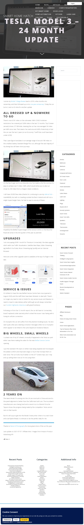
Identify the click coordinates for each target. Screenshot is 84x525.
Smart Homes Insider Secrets (68, 278)
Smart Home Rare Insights (67, 262)
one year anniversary (37, 104)
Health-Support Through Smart (67, 283)
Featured (62, 183)
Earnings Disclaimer (68, 471)
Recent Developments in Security (67, 288)
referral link (48, 194)
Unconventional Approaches (68, 265)
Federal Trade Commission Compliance (68, 472)
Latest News (63, 193)
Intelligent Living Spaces (66, 259)
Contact (68, 469)
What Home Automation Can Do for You (68, 336)
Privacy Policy (68, 476)
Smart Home (60, 20)
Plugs (49, 17)
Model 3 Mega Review (18, 101)
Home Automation (43, 14)
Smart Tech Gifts (42, 24)
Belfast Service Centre (42, 340)
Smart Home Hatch (18, 16)
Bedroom (39, 8)
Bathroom (63, 163)
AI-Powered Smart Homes (15, 479)
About (68, 465)
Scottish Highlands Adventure (16, 305)
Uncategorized (64, 230)
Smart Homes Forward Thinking (66, 254)
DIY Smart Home (42, 11)
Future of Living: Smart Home (68, 319)
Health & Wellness (15, 485)
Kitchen (59, 14)
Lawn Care (71, 14)
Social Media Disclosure (68, 479)
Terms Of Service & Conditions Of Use (68, 480)
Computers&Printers (68, 8)
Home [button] (37, 5)
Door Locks (58, 11)
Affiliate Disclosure (65, 312)
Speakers (58, 24)
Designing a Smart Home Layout (15, 481)
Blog (46, 5)
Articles (56, 5)
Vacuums (55, 27)
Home (61, 322)
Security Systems (42, 20)
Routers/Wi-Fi (62, 17)
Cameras (51, 8)
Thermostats (41, 27)
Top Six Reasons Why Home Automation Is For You (68, 330)
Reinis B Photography (17, 426)
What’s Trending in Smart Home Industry (15, 480)
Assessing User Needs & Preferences (15, 484)
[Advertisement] (68, 112)
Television (71, 24)
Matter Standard (64, 293)
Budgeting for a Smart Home (15, 483)
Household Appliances (15, 487)
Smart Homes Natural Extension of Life (66, 273)
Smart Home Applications (67, 325)
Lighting (39, 17)
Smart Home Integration (67, 269)
